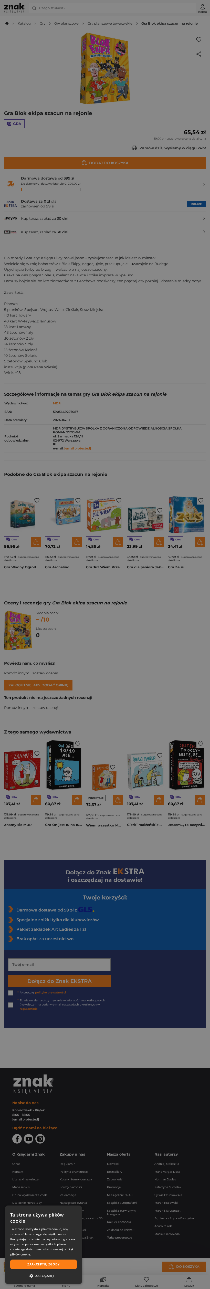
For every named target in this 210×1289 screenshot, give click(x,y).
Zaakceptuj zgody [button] (43, 1264)
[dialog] (43, 1245)
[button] (43, 1276)
